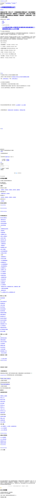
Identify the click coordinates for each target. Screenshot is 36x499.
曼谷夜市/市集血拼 (3, 318)
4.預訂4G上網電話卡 (3, 236)
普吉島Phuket (2, 405)
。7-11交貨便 (8, 426)
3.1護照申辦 (2, 230)
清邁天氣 (5, 217)
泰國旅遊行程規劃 (3, 312)
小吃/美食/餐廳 (2, 349)
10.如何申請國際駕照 (3, 251)
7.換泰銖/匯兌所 (3, 241)
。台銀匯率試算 (3, 243)
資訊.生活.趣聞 (2, 331)
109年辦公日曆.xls (6, 78)
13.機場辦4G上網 (3, 269)
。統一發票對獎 (3, 426)
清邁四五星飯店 (3, 339)
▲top (1, 162)
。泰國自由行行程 (3, 286)
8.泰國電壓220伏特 (3, 247)
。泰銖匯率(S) (2, 245)
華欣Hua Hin (2, 397)
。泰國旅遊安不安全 (10, 286)
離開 (5, 497)
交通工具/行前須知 (3, 341)
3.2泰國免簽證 (2, 232)
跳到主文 (1, 9)
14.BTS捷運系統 (3, 271)
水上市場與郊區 (3, 325)
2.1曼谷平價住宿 (3, 221)
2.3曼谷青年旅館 (3, 225)
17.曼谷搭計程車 (3, 279)
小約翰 (1, 151)
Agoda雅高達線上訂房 (11, 292)
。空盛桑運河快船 (3, 277)
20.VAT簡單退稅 (3, 284)
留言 (8, 156)
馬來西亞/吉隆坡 (3, 416)
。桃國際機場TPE (3, 256)
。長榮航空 (6, 189)
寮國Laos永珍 (2, 418)
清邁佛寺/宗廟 (2, 345)
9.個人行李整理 (2, 249)
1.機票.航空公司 (3, 219)
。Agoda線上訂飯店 (3, 358)
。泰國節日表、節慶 (17, 286)
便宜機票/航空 (2, 303)
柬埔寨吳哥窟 (2, 420)
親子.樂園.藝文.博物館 (4, 329)
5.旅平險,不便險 (3, 238)
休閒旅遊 (8, 19)
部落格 (3, 22)
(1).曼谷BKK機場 (3, 258)
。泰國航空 (2, 189)
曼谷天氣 (1, 217)
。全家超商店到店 (13, 426)
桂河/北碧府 (2, 403)
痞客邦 (6, 156)
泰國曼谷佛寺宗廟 (3, 327)
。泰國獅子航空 (3, 193)
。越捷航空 (18, 189)
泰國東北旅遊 (2, 412)
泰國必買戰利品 (3, 314)
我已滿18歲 (2, 497)
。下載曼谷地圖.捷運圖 (4, 288)
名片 (3, 23)
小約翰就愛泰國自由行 (7, 7)
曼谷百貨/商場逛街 (3, 320)
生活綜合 (7, 159)
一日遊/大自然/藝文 (3, 352)
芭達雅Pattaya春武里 (3, 395)
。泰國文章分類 (3, 290)
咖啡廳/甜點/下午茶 (3, 323)
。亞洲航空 (8, 193)
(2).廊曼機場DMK (3, 262)
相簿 (3, 21)
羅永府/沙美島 (2, 399)
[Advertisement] (18, 65)
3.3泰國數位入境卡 (3, 234)
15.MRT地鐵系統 (3, 273)
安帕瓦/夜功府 (2, 401)
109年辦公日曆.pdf (15, 78)
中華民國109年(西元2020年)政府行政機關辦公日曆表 (20, 76)
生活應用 (7, 160)
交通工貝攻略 (2, 305)
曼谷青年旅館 (2, 310)
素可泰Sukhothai (3, 410)
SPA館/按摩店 (2, 343)
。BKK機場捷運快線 (3, 260)
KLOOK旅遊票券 (3, 437)
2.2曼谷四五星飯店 (3, 223)
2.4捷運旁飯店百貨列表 (4, 228)
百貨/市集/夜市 (2, 347)
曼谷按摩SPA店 (2, 316)
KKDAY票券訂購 (3, 439)
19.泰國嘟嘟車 (2, 282)
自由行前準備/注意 (3, 301)
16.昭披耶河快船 (3, 275)
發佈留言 (2, 169)
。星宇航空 (14, 189)
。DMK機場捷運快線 (3, 264)
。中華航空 (10, 189)
